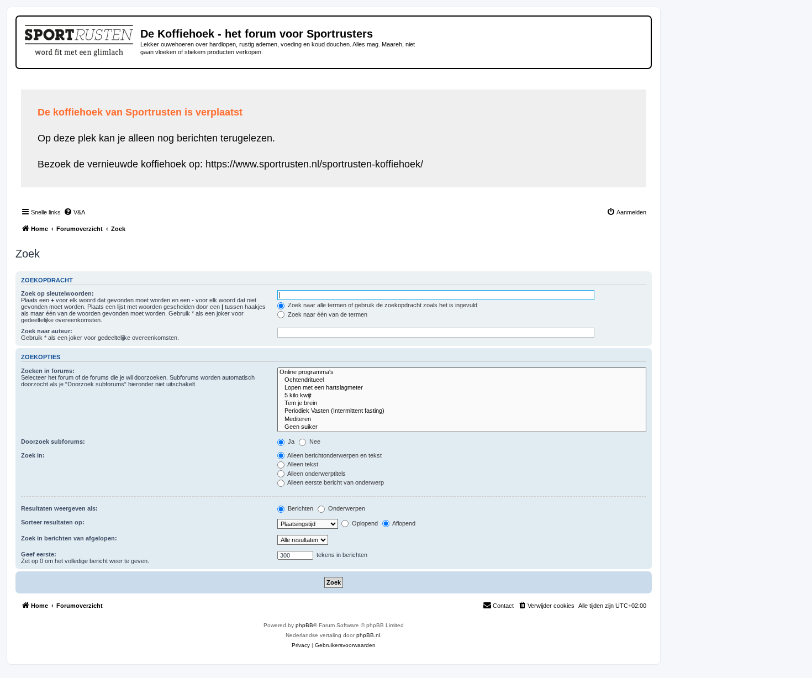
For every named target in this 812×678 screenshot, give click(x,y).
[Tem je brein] (461, 403)
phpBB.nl (368, 635)
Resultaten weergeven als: (59, 508)
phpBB (304, 625)
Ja (290, 441)
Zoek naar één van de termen (326, 314)
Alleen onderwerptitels (316, 473)
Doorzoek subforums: (53, 441)
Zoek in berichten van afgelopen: (69, 538)
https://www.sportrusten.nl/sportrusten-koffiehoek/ (314, 164)
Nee (314, 441)
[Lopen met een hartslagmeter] (461, 388)
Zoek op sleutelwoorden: (57, 293)
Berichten (299, 508)
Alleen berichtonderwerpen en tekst (334, 455)
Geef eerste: (38, 554)
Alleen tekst (302, 464)
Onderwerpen (345, 508)
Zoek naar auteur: (46, 331)
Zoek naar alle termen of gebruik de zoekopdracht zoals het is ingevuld (381, 305)
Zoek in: (33, 455)
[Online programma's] (461, 372)
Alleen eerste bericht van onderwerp (335, 482)
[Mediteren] (461, 419)
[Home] (79, 38)
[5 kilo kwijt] (461, 396)
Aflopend (403, 523)
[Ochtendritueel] (461, 380)
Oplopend (364, 523)
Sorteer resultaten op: (53, 522)
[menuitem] (74, 212)
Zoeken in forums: (48, 370)
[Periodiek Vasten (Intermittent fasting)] (461, 411)
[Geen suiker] (461, 427)
